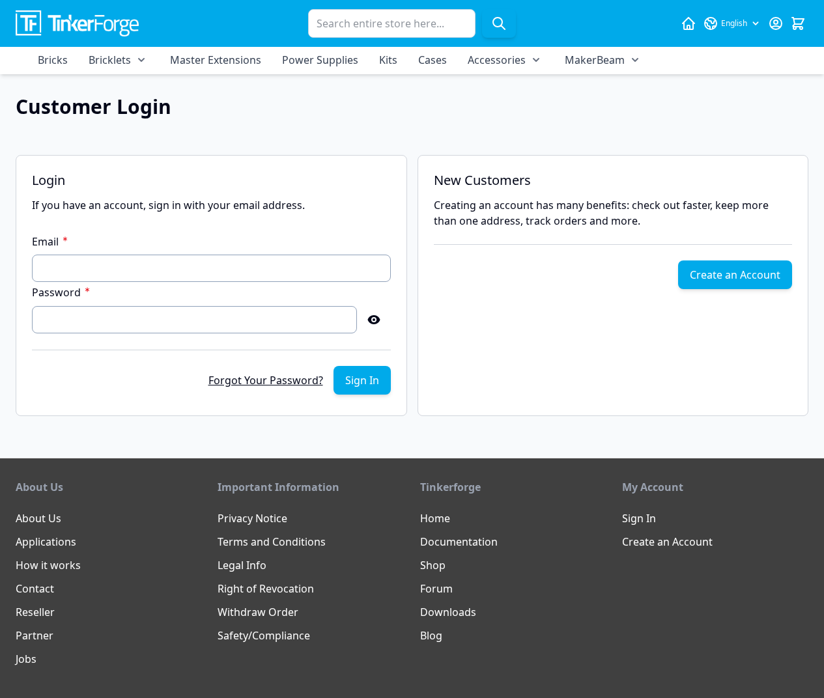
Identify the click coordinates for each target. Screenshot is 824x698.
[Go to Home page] (77, 23)
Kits (388, 60)
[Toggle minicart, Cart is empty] (798, 23)
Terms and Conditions (272, 542)
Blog (431, 635)
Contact (35, 588)
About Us (38, 518)
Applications (46, 542)
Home (435, 518)
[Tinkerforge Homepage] (688, 23)
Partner (34, 635)
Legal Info (242, 565)
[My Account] (775, 23)
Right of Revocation (266, 588)
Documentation (459, 542)
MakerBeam (595, 60)
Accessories (497, 60)
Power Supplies (320, 60)
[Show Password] (374, 319)
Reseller (35, 612)
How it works (48, 565)
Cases (432, 60)
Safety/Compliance (264, 635)
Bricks (53, 60)
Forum (436, 588)
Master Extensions (215, 60)
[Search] (499, 23)
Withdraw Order (258, 612)
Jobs (26, 659)
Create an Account (667, 542)
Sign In (639, 518)
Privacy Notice (252, 518)
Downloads (448, 612)
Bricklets (110, 60)
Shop (433, 565)
